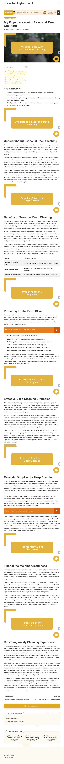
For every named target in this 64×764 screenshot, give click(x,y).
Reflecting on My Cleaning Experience (15, 84)
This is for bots (8, 757)
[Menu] (59, 3)
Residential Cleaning (10, 18)
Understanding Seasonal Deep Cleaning (16, 72)
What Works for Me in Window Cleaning (42, 12)
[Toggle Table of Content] (25, 67)
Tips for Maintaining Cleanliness (14, 82)
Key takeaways (11, 70)
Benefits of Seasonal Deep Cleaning (15, 74)
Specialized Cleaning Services (15, 721)
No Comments (26, 29)
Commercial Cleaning (12, 718)
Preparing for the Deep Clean (13, 76)
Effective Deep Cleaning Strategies (14, 78)
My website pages (9, 755)
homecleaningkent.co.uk (19, 3)
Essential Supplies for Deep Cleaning (15, 80)
